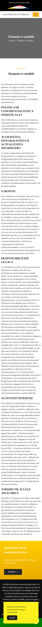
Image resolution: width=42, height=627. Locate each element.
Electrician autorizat (16, 14)
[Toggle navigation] (36, 14)
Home (11, 40)
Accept (12, 617)
